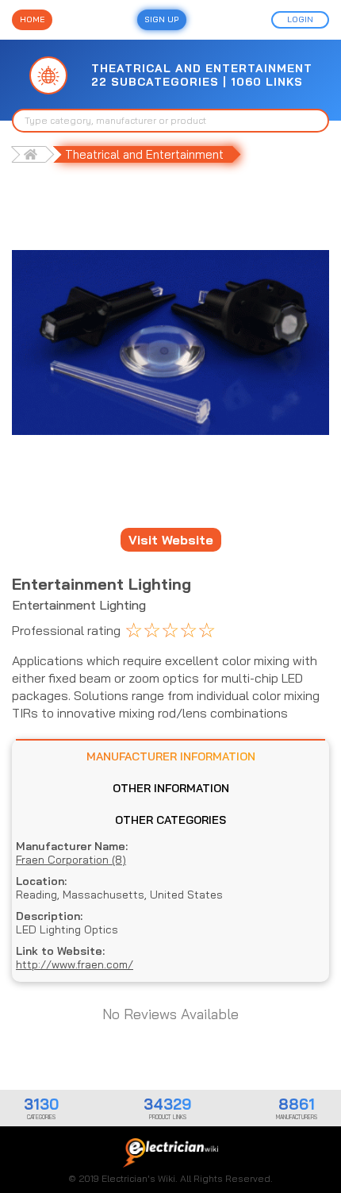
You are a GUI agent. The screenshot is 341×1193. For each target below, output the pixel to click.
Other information (171, 788)
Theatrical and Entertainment (144, 154)
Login (300, 19)
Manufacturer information (170, 756)
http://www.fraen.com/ (74, 965)
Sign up (161, 19)
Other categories (170, 820)
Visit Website (170, 540)
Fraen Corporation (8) (71, 860)
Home (32, 19)
